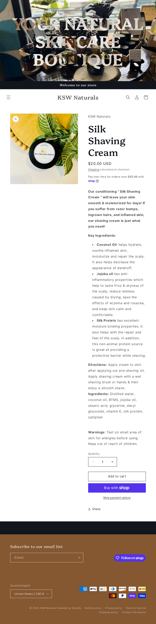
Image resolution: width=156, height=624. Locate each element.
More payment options (117, 497)
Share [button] (96, 509)
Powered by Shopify (69, 608)
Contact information (134, 612)
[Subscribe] (78, 557)
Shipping (93, 169)
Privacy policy (113, 608)
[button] (8, 97)
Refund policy (93, 608)
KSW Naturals (48, 608)
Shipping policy (108, 612)
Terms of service (136, 608)
